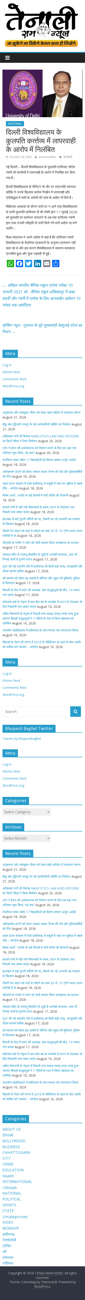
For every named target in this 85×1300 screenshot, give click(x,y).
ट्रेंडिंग (6, 1245)
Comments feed (14, 379)
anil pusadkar (48, 157)
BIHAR (7, 1135)
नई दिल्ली (67, 157)
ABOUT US (11, 1129)
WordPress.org (13, 386)
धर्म (4, 1251)
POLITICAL (11, 1199)
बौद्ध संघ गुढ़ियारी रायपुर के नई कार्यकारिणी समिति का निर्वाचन (36, 424)
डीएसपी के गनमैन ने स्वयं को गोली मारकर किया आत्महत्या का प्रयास (40, 542)
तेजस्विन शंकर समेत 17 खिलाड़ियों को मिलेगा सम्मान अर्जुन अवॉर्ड (39, 460)
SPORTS (9, 1205)
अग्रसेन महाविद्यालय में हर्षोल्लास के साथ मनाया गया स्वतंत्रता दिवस (40, 630)
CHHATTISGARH (16, 1152)
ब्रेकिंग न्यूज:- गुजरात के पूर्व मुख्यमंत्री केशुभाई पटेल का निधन (42, 328)
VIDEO (7, 1222)
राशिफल (7, 1263)
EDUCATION (13, 1170)
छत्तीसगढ (8, 1234)
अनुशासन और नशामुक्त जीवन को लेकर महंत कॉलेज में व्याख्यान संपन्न (41, 412)
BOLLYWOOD (13, 1140)
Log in (7, 365)
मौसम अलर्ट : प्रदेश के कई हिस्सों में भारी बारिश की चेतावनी (35, 495)
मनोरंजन (7, 1257)
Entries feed (11, 372)
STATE (8, 1210)
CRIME (8, 1164)
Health (8, 1175)
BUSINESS (11, 1146)
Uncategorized (14, 1216)
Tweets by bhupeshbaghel (21, 738)
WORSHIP (10, 1228)
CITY (6, 1158)
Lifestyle (9, 1187)
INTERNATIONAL (17, 1181)
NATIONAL (15, 124)
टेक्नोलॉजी (9, 1239)
